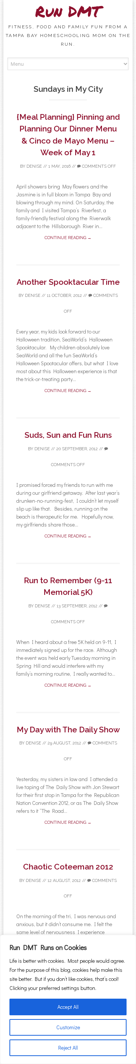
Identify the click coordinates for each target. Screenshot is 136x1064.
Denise (34, 166)
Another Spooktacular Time (68, 282)
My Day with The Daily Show (68, 729)
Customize (68, 1027)
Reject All (68, 1047)
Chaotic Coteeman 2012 (68, 866)
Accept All (68, 1006)
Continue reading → (68, 237)
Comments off (98, 166)
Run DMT (68, 11)
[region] (68, 999)
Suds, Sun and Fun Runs (68, 435)
